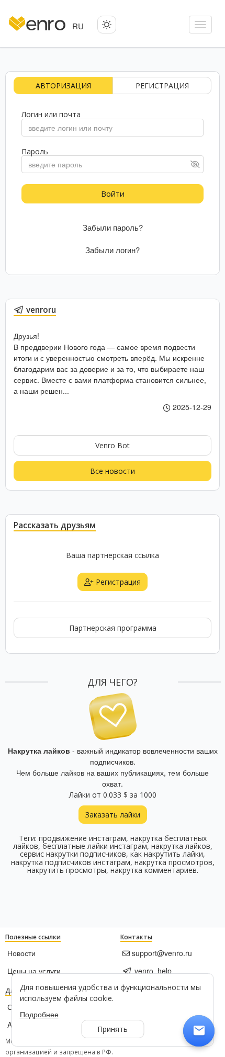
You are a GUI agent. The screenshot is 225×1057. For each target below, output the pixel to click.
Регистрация (117, 582)
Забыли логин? (112, 249)
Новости (21, 953)
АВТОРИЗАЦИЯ (63, 85)
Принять (112, 1029)
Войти (113, 193)
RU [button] (78, 25)
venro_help (152, 970)
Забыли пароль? (113, 227)
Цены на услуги (34, 970)
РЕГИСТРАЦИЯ (162, 85)
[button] (106, 24)
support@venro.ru (161, 953)
